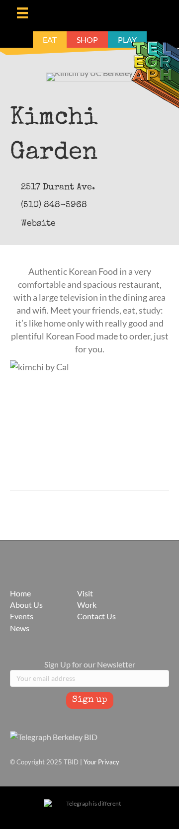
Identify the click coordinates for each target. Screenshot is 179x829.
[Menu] (22, 12)
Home (20, 593)
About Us (26, 604)
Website (38, 223)
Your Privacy (101, 762)
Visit (85, 593)
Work (86, 604)
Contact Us (96, 616)
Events (21, 616)
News (19, 628)
